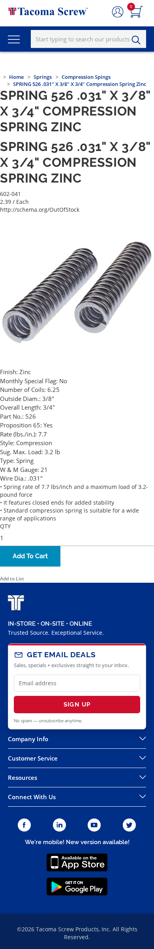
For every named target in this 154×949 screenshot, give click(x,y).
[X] (129, 825)
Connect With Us (32, 797)
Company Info (28, 739)
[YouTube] (94, 825)
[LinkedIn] (59, 825)
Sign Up (77, 704)
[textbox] (88, 39)
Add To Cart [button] (30, 556)
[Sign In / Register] (117, 12)
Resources (22, 777)
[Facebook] (24, 825)
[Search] (138, 40)
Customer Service (33, 758)
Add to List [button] (12, 578)
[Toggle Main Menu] (14, 39)
